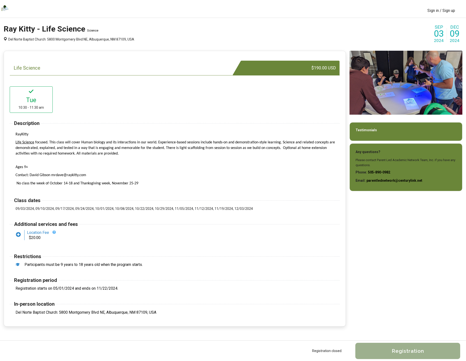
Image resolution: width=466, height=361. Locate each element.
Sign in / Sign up (441, 10)
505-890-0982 (379, 172)
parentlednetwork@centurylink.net (394, 180)
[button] (54, 232)
